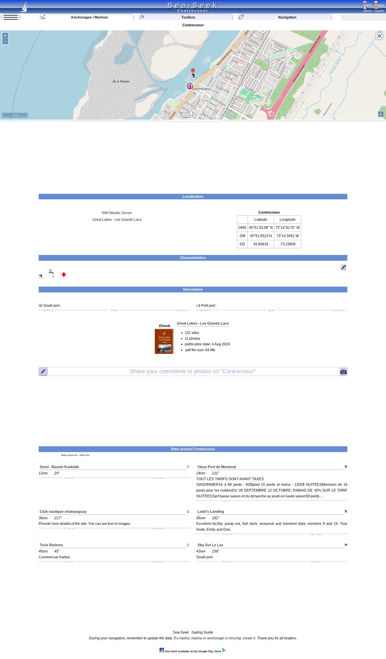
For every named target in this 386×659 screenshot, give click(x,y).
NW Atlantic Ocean (117, 213)
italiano (367, 11)
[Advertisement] (193, 156)
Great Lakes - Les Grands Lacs (116, 219)
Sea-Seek (193, 5)
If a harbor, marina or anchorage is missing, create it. (215, 638)
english (367, 5)
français (379, 5)
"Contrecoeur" (193, 371)
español (379, 11)
